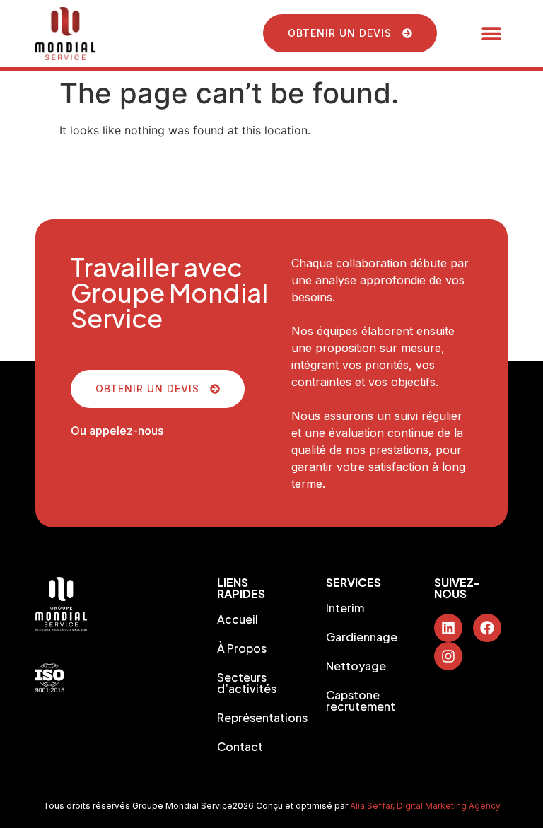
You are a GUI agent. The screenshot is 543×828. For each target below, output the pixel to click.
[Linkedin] (448, 628)
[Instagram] (448, 656)
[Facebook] (487, 628)
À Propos (242, 648)
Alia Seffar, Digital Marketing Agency (425, 805)
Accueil (237, 619)
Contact (240, 746)
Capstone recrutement (360, 700)
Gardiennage (361, 637)
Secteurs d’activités (246, 683)
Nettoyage (356, 666)
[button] (492, 33)
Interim (345, 608)
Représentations (254, 717)
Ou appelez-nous (117, 431)
